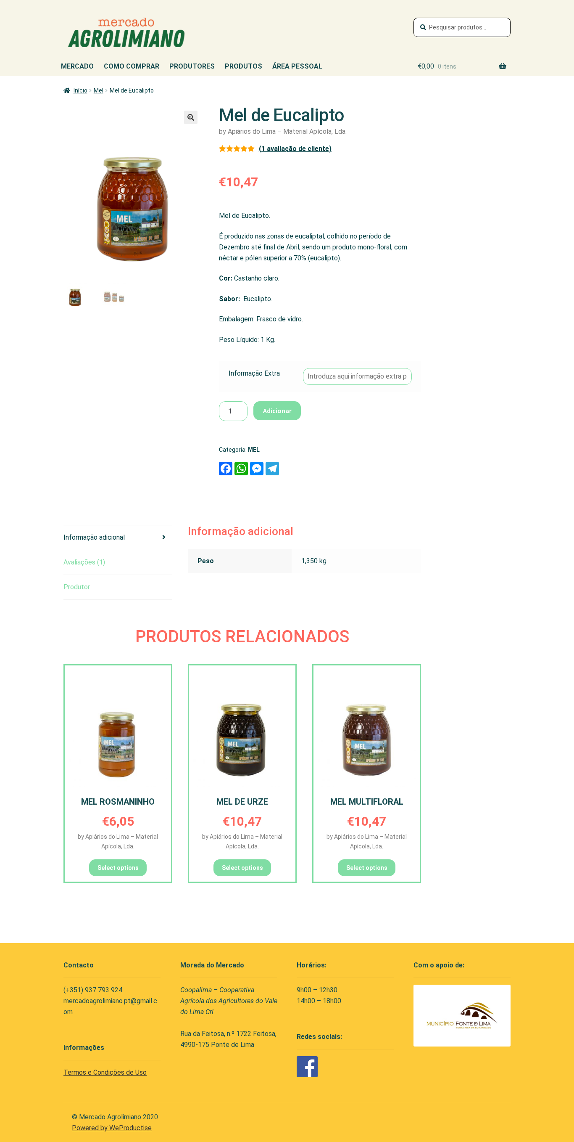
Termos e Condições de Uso (105, 1072)
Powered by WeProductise (112, 1128)
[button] (190, 117)
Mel (98, 90)
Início (80, 90)
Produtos (243, 66)
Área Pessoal (297, 66)
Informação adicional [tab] (94, 537)
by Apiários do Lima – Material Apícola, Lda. (283, 131)
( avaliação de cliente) (295, 149)
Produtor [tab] (76, 587)
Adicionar (277, 410)
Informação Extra (254, 373)
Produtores (192, 66)
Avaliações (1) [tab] (84, 562)
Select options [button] (118, 867)
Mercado (77, 66)
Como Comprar (131, 66)
